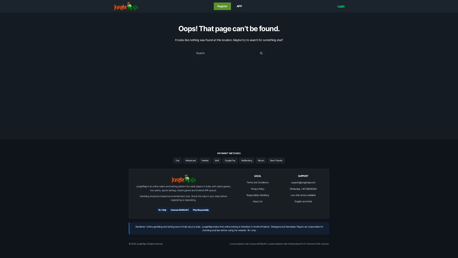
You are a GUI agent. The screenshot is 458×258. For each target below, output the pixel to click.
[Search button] (261, 53)
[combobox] (225, 53)
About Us (257, 201)
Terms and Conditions (258, 182)
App (239, 6)
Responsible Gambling (258, 195)
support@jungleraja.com (303, 182)
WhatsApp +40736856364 (303, 188)
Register (222, 6)
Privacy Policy (257, 188)
